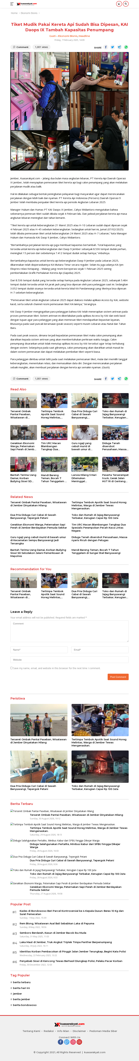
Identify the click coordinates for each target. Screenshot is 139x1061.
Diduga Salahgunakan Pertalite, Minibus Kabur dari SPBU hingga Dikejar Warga (75, 846)
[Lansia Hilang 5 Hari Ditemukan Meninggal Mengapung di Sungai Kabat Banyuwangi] (85, 464)
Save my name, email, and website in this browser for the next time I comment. (57, 668)
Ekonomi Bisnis (67, 36)
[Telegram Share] (119, 47)
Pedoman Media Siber (103, 1031)
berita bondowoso (25, 1005)
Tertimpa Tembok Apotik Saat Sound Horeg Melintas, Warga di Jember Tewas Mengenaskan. (52, 414)
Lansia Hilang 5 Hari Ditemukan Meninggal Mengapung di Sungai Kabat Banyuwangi (84, 478)
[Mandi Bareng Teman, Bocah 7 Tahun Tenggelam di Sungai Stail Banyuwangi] (54, 464)
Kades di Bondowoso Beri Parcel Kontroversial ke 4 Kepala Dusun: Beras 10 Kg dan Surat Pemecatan (72, 912)
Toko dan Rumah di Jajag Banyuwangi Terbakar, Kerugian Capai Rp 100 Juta (114, 414)
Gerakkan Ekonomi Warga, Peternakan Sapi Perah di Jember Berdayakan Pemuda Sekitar (23, 446)
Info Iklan (63, 1031)
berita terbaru (22, 982)
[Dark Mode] (119, 4)
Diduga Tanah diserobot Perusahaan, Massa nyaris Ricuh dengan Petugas (115, 446)
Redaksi (49, 1031)
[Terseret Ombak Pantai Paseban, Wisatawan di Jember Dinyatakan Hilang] (23, 400)
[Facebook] (60, 1042)
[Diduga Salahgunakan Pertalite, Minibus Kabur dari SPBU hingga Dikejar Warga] (55, 840)
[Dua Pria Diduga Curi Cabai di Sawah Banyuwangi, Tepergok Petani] (85, 400)
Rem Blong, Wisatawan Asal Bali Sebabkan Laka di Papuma (57, 923)
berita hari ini (21, 988)
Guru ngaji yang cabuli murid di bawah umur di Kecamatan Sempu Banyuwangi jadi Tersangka (83, 446)
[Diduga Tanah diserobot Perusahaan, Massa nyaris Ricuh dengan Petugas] (115, 432)
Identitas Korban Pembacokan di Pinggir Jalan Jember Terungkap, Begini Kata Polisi (73, 951)
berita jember (21, 999)
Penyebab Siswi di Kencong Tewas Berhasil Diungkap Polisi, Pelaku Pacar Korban (71, 961)
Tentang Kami (31, 1031)
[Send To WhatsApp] (126, 47)
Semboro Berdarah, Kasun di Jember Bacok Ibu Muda (53, 932)
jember (17, 993)
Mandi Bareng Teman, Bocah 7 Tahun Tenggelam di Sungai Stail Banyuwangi (54, 478)
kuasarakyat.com (94, 1052)
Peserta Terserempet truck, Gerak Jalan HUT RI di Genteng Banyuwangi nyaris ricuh (115, 478)
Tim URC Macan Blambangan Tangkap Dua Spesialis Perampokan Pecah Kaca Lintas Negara (53, 446)
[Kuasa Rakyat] (26, 4)
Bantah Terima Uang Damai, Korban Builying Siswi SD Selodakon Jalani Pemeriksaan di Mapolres (23, 478)
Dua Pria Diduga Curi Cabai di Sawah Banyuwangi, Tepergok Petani (84, 414)
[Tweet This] (112, 47)
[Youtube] (79, 1042)
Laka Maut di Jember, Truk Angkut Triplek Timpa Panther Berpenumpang (66, 942)
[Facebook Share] (105, 47)
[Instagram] (73, 1042)
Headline (84, 36)
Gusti (52, 36)
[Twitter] (67, 1042)
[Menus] (12, 4)
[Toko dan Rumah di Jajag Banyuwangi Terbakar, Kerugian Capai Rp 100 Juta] (115, 400)
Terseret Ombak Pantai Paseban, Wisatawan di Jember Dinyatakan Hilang (22, 414)
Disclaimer (79, 1031)
